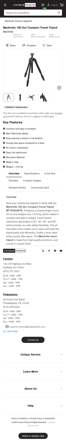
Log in (54, 4)
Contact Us (33, 339)
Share (13, 45)
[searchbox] (33, 13)
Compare (31, 45)
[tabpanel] (33, 218)
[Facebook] (55, 251)
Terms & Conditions (19, 418)
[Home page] (24, 5)
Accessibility (50, 418)
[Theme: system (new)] (43, 5)
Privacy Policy (36, 418)
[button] (62, 5)
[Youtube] (61, 251)
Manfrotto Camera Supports (18, 20)
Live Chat (12, 331)
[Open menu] (5, 5)
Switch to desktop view (33, 435)
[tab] (14, 173)
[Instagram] (49, 251)
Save (49, 45)
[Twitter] (43, 251)
